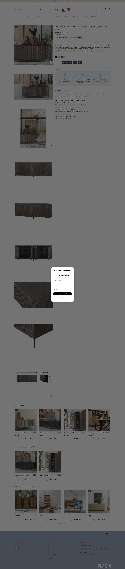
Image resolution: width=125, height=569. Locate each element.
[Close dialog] (72, 269)
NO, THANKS (62, 298)
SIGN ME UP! (62, 293)
